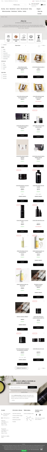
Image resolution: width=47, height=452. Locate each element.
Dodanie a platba (16, 417)
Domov (2, 16)
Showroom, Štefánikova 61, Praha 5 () (11, 1)
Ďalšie (43, 45)
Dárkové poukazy (6, 11)
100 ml (40, 194)
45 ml (25, 357)
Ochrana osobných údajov (17, 415)
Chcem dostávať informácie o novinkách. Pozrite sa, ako (24, 391)
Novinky (3, 8)
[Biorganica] (5, 5)
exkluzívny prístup (17, 395)
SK (34, 1)
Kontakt (39, 13)
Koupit (22, 76)
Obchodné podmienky (17, 413)
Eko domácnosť (24, 8)
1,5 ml (37, 194)
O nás (2, 1)
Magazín (39, 8)
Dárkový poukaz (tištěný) (22, 316)
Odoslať (32, 387)
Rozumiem (24, 450)
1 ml (19, 357)
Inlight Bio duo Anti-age (38, 348)
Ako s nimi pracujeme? (35, 449)
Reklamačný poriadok (17, 419)
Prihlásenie (44, 1)
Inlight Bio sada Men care (38, 220)
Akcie (7, 8)
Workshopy (14, 11)
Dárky (30, 8)
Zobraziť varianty (22, 196)
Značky (24, 11)
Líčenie (18, 8)
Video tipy (40, 11)
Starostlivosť (12, 8)
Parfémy (20, 11)
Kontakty (14, 421)
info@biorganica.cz (6, 417)
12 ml (22, 194)
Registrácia (38, 1)
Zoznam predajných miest (29, 413)
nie (41, 449)
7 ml (22, 357)
